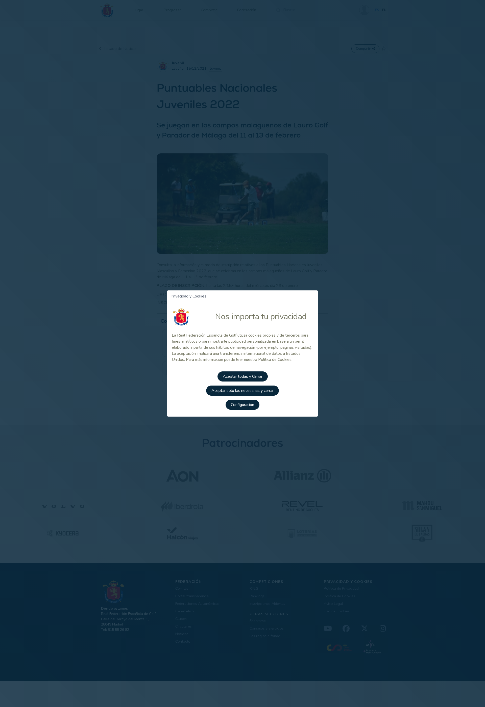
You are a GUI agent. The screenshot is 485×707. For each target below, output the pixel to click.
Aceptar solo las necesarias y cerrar (242, 390)
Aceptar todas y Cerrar (242, 376)
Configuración (242, 404)
